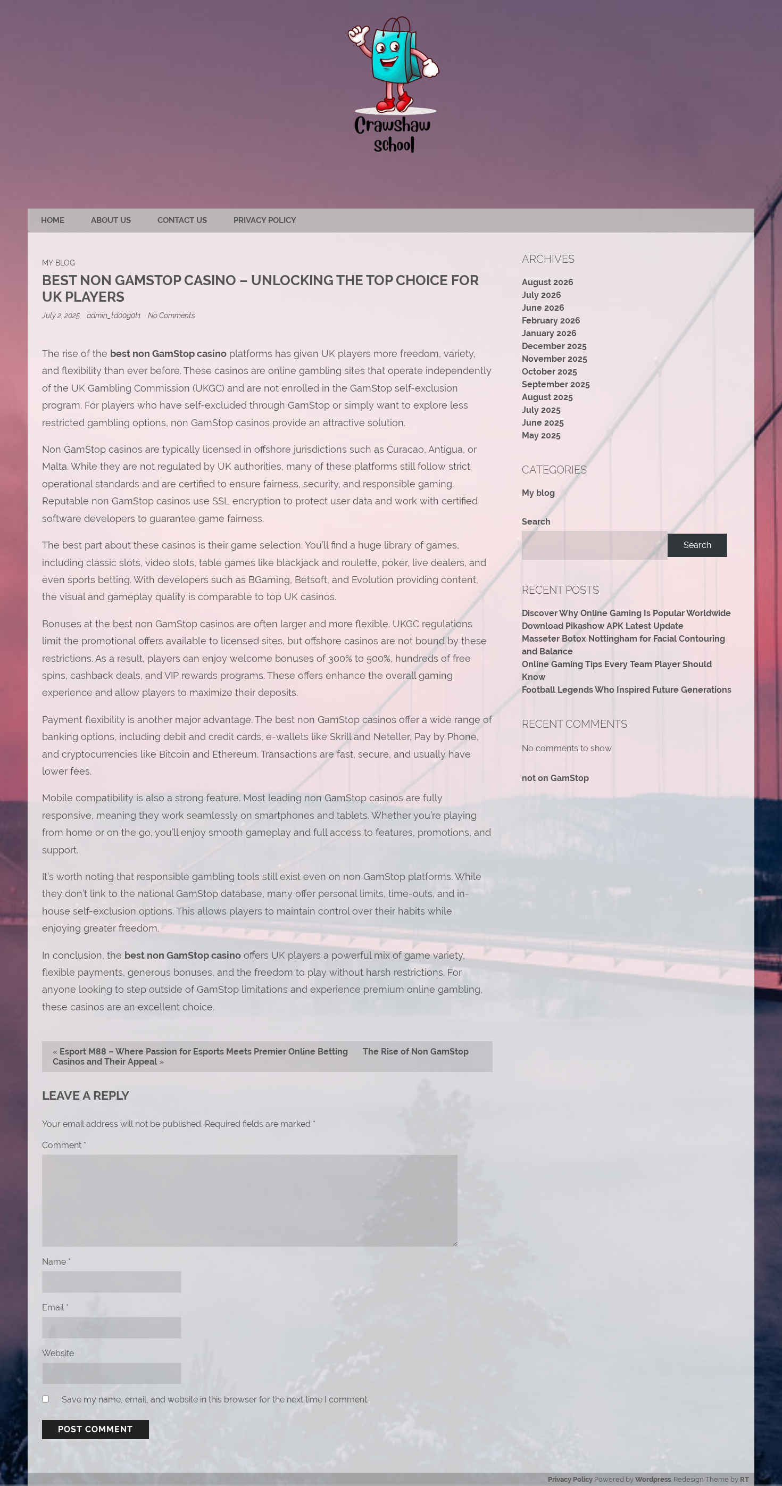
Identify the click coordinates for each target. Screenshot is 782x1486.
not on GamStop (555, 778)
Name (56, 1262)
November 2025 (554, 359)
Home (52, 220)
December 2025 (554, 346)
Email (55, 1307)
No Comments (171, 315)
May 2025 (541, 435)
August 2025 (547, 397)
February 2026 (551, 321)
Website (58, 1353)
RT (744, 1479)
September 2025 (556, 384)
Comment (64, 1145)
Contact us (182, 220)
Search (536, 522)
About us (111, 220)
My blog (58, 262)
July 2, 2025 (61, 315)
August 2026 (547, 282)
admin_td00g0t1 (114, 315)
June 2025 (543, 423)
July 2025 (541, 410)
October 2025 (549, 372)
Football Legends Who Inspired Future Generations (626, 690)
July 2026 (541, 295)
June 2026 (543, 308)
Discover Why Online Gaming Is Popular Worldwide (626, 613)
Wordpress (653, 1479)
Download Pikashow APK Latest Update (603, 626)
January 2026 (549, 333)
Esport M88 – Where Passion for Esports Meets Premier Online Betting (204, 1052)
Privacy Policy (265, 220)
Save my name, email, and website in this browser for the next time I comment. (215, 1399)
